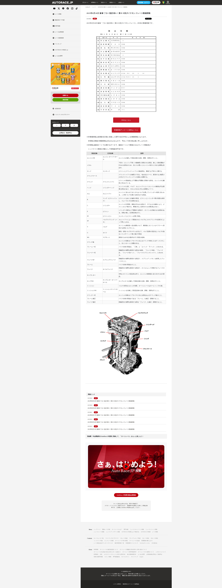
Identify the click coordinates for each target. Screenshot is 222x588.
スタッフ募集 (107, 556)
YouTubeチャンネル (145, 543)
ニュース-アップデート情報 (113, 531)
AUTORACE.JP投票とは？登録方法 (130, 531)
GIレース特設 (145, 538)
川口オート (85, 2)
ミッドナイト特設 (98, 540)
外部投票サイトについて (132, 543)
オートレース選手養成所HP (129, 552)
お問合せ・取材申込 (65, 133)
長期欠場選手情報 (98, 556)
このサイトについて (161, 552)
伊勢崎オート (94, 2)
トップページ (97, 529)
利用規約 (96, 554)
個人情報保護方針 (131, 554)
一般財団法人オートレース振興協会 (130, 584)
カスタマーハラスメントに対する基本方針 (114, 554)
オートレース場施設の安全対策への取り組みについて (133, 549)
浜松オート (104, 2)
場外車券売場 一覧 (119, 543)
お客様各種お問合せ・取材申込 (154, 554)
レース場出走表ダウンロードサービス (103, 543)
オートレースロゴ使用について (146, 552)
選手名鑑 (126, 529)
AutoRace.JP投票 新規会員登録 (126, 495)
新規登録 (65, 99)
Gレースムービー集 (99, 538)
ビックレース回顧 (109, 540)
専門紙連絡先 (116, 556)
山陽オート (121, 2)
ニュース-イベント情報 (151, 529)
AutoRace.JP (87, 7)
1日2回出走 (154, 543)
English (141, 556)
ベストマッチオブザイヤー (112, 538)
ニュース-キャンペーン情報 (137, 529)
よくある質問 (141, 554)
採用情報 (96, 549)
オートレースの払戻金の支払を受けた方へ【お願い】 (107, 552)
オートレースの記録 (134, 540)
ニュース (94, 7)
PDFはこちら (126, 120)
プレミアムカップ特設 (135, 538)
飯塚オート (113, 2)
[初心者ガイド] (163, 2)
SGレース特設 (124, 538)
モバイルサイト (125, 556)
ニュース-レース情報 (99, 531)
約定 (101, 554)
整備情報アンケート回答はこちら (126, 130)
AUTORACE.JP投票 (145, 531)
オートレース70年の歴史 (121, 540)
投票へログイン (75, 88)
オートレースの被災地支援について (109, 549)
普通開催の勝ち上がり (147, 540)
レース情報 (155, 531)
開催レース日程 (106, 529)
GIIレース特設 (154, 538)
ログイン (143, 2)
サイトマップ (134, 556)
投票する (65, 95)
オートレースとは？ (117, 529)
